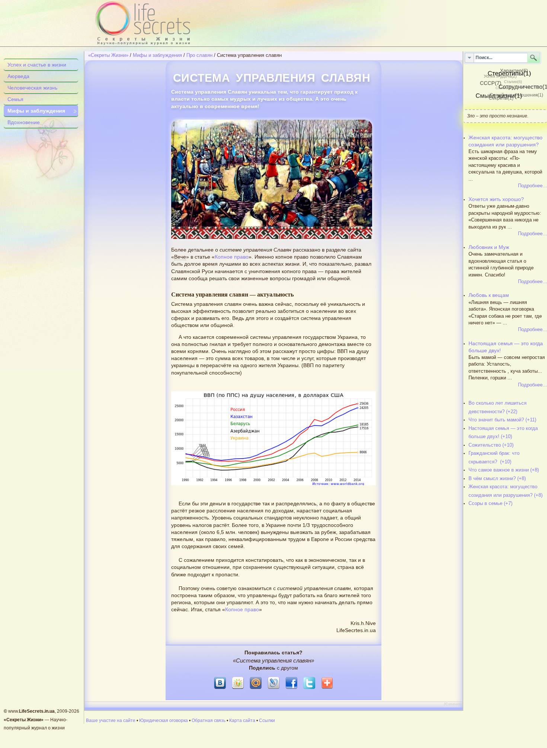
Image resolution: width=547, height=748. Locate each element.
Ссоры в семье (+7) (490, 503)
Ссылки (267, 720)
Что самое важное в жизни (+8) (503, 470)
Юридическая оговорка (163, 720)
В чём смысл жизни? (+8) (497, 478)
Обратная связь (208, 720)
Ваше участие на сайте (110, 720)
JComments (453, 704)
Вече (180, 257)
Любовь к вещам (488, 295)
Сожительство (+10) (491, 445)
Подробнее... (532, 185)
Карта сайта (242, 720)
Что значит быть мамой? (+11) (502, 419)
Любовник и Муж (488, 247)
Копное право (232, 257)
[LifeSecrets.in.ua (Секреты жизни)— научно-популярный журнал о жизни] (160, 23)
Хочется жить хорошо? (496, 199)
